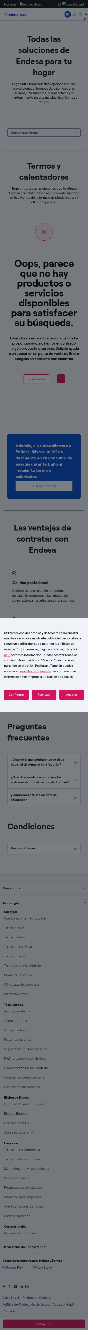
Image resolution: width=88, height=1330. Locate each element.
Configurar (16, 695)
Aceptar (71, 695)
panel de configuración (35, 671)
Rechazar (44, 695)
